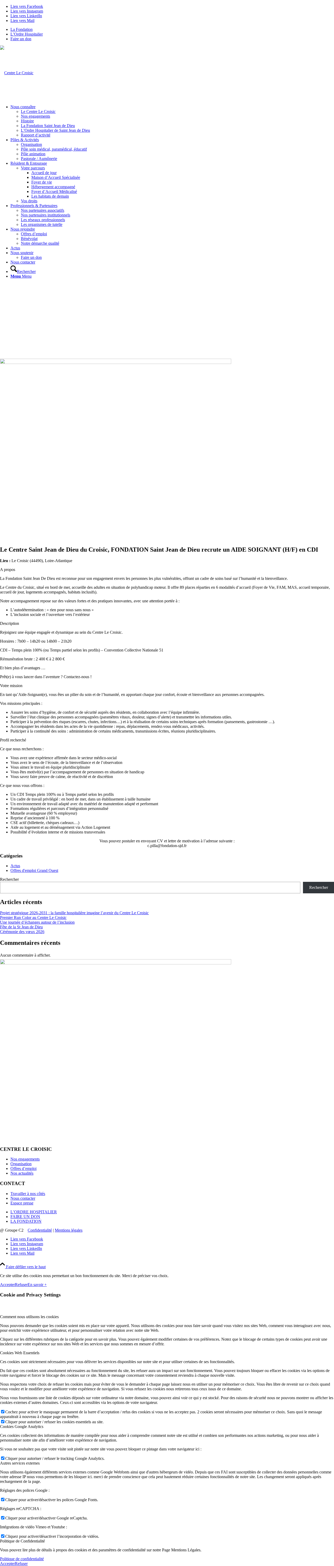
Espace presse (21, 1203)
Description (9, 623)
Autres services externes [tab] (20, 1463)
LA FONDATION (25, 1221)
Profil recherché (13, 740)
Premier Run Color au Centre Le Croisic (33, 917)
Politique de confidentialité (22, 1559)
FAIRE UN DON (25, 1216)
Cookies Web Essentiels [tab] (19, 1353)
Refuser (21, 1284)
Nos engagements (25, 1159)
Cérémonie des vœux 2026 (22, 931)
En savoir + (37, 1284)
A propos (7, 569)
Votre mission (11, 685)
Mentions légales (68, 1230)
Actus (15, 866)
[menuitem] (172, 29)
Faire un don (20, 39)
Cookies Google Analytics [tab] (21, 1426)
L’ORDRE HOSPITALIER (33, 1212)
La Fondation (21, 29)
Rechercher (9, 879)
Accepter (7, 1284)
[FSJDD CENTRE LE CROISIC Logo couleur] (16, 73)
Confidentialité (40, 1230)
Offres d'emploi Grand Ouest (34, 870)
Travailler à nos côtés (27, 1193)
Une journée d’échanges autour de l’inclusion (37, 922)
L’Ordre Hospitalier (26, 34)
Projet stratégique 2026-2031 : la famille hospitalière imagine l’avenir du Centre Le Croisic (74, 913)
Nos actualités (21, 1173)
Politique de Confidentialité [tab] (22, 1541)
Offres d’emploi (23, 1168)
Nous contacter (22, 1198)
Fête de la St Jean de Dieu (21, 927)
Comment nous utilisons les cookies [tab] (29, 1316)
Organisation (21, 1164)
